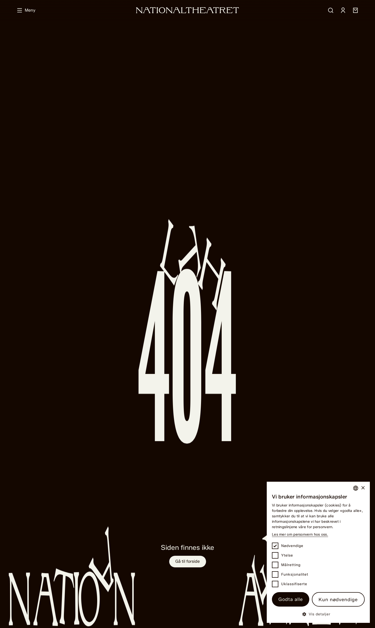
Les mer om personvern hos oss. (300, 534)
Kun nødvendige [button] (338, 599)
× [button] (363, 488)
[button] (318, 614)
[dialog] (318, 552)
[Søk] (331, 10)
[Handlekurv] (355, 10)
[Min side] (343, 10)
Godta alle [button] (290, 599)
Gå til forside (187, 561)
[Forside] (187, 10)
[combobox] (355, 488)
